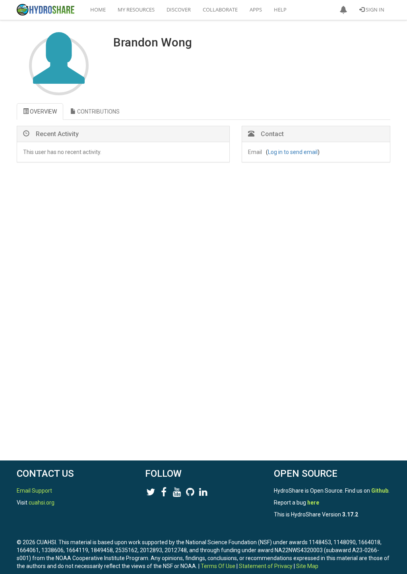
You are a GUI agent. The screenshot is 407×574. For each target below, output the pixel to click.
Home (98, 9)
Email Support (34, 490)
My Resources (136, 9)
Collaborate (220, 9)
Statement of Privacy (266, 566)
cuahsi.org (41, 502)
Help (280, 9)
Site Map (307, 566)
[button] (343, 10)
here (313, 502)
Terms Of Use (218, 566)
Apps (256, 9)
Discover (179, 9)
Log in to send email (293, 152)
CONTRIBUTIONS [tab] (98, 111)
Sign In (374, 9)
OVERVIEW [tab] (43, 111)
